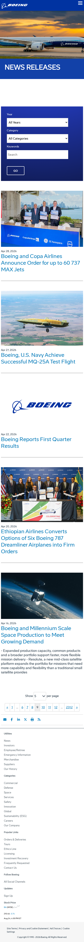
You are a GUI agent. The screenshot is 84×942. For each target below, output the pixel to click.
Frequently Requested (16, 863)
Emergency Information (17, 754)
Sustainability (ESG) (15, 816)
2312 (69, 707)
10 (43, 707)
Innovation (10, 806)
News (7, 740)
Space (7, 792)
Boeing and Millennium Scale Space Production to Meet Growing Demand (36, 635)
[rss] (39, 719)
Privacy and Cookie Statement (33, 928)
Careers (8, 820)
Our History (10, 769)
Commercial (11, 783)
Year (9, 114)
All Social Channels (14, 881)
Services (9, 797)
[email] (5, 719)
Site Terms (12, 928)
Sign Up (8, 895)
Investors (9, 745)
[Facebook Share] (12, 719)
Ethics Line (10, 849)
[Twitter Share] (25, 719)
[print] (32, 719)
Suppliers (9, 764)
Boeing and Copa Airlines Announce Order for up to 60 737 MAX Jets (40, 263)
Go (15, 171)
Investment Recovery (16, 858)
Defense (8, 787)
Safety (7, 801)
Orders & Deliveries (15, 839)
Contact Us (10, 867)
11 (49, 707)
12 (55, 707)
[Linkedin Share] (18, 719)
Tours (7, 844)
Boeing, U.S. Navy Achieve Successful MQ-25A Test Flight (38, 358)
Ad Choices (55, 928)
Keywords (13, 146)
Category (12, 130)
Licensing (9, 853)
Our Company (12, 825)
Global (7, 811)
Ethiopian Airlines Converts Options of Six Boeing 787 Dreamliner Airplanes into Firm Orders (38, 541)
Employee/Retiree (14, 750)
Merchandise (11, 759)
